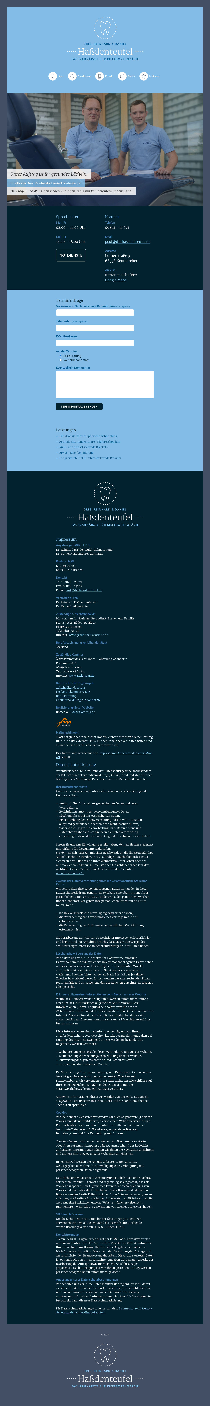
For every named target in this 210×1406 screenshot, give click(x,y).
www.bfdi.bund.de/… (70, 873)
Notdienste (71, 255)
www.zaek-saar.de (81, 675)
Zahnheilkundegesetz (70, 687)
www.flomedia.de (83, 712)
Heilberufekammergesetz (73, 691)
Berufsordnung (66, 696)
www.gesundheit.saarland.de (88, 635)
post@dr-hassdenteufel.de (127, 241)
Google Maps (115, 280)
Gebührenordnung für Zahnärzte (78, 700)
